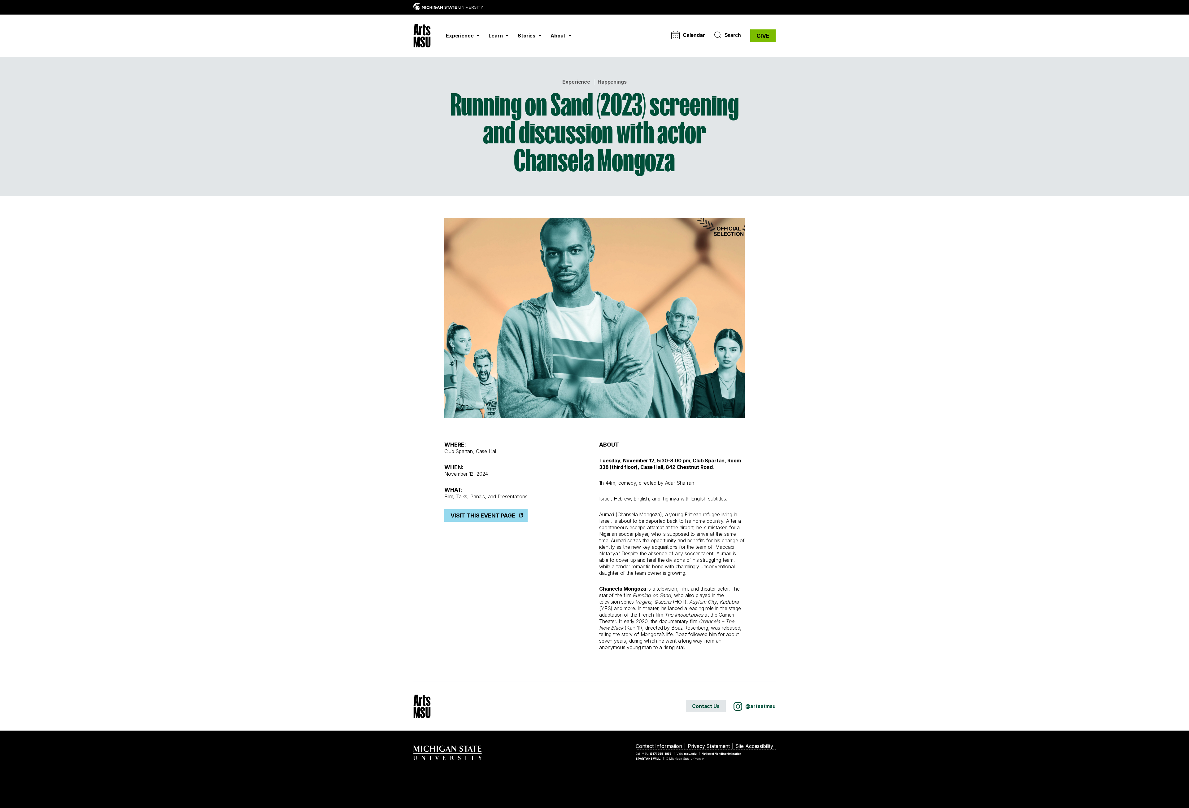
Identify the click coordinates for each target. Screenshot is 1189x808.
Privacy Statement (709, 746)
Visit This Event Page (483, 515)
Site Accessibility (754, 746)
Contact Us (705, 706)
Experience (576, 82)
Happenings (612, 82)
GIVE (762, 36)
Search (733, 35)
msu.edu (690, 753)
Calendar (694, 35)
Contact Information (659, 746)
